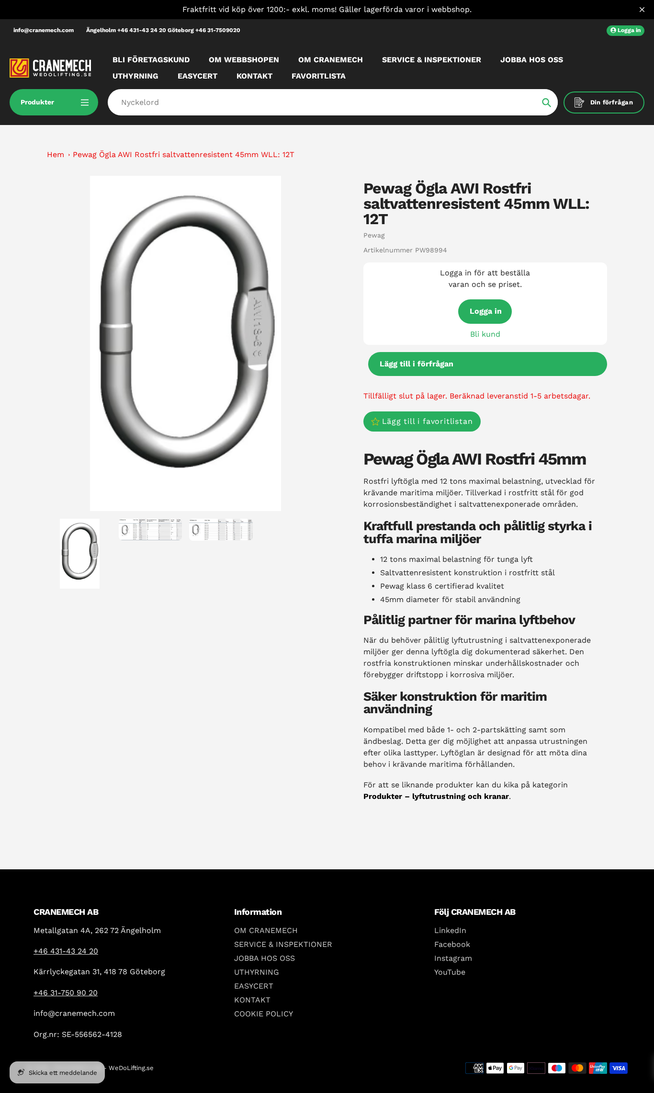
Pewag (373, 235)
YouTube (449, 972)
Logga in (486, 311)
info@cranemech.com (43, 30)
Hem (55, 154)
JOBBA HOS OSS (264, 958)
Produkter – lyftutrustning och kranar (436, 796)
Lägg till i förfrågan (416, 363)
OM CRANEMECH (266, 930)
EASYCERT (253, 986)
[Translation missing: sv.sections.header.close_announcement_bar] (642, 9)
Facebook (452, 944)
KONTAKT (252, 999)
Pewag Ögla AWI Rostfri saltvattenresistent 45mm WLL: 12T (183, 154)
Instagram (453, 958)
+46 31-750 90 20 (66, 992)
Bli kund (485, 334)
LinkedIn (450, 930)
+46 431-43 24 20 (66, 951)
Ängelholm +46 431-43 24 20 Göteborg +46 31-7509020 (163, 30)
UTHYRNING (256, 972)
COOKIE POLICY (263, 1013)
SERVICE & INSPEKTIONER (283, 944)
